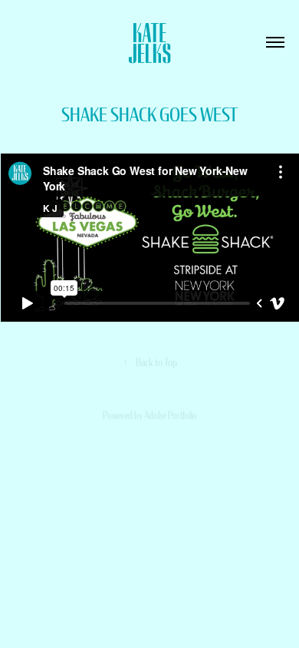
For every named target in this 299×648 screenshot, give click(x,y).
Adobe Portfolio (170, 415)
